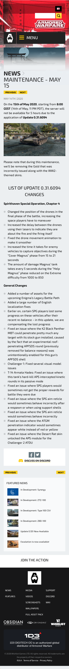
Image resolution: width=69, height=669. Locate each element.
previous (10, 92)
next (23, 92)
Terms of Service (30, 660)
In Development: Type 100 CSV (36, 510)
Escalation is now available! (35, 541)
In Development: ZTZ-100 (33, 500)
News (12, 73)
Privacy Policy (46, 660)
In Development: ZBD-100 (33, 521)
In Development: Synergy (33, 489)
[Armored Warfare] (50, 24)
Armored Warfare (34, 578)
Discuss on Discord (37, 460)
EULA (19, 660)
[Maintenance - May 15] (58, 9)
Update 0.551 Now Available (35, 531)
